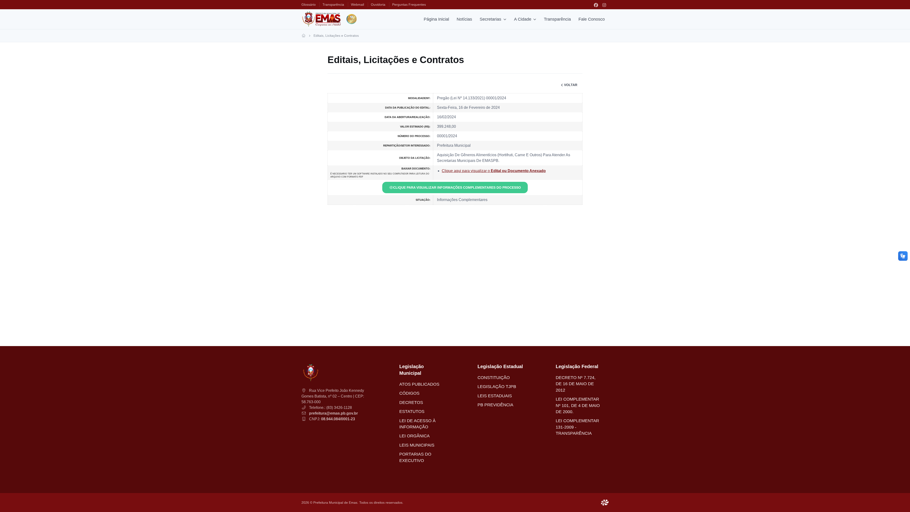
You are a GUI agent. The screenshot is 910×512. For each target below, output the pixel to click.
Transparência (557, 19)
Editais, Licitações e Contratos (336, 35)
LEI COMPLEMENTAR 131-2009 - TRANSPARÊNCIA (577, 427)
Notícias (464, 19)
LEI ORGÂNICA (414, 436)
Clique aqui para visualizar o (494, 171)
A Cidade (522, 19)
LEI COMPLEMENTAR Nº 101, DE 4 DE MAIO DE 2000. (578, 405)
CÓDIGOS (409, 393)
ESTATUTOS (411, 411)
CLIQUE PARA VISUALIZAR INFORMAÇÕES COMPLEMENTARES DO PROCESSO (457, 187)
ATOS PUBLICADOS (419, 384)
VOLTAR (570, 85)
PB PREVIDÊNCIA (495, 404)
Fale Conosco (591, 19)
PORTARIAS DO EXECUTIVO (415, 457)
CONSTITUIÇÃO (494, 377)
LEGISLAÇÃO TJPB (497, 386)
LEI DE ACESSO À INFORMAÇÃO (417, 423)
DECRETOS (411, 402)
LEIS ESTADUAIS (495, 395)
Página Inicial (436, 19)
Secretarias (490, 19)
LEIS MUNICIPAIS (416, 445)
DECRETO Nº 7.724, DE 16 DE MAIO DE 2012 (576, 384)
